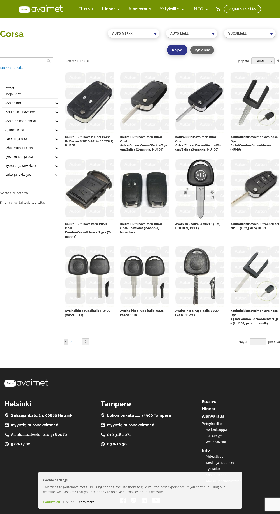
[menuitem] (118, 9)
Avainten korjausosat (20, 121)
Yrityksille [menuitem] (169, 9)
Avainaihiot (13, 103)
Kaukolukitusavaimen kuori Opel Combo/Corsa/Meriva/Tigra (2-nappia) (88, 230)
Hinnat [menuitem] (108, 9)
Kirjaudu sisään (242, 9)
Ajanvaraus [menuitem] (139, 9)
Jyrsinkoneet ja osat (19, 157)
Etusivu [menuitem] (85, 9)
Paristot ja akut (16, 139)
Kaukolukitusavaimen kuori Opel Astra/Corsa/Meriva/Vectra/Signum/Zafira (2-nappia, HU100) (144, 143)
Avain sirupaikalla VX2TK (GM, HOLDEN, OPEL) (197, 226)
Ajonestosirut (15, 130)
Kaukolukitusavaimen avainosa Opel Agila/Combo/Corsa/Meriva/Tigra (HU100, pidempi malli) (254, 317)
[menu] (143, 9)
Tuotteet (8, 88)
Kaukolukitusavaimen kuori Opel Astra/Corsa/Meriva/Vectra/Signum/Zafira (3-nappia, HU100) (199, 143)
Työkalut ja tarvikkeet (20, 165)
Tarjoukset (13, 94)
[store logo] (41, 9)
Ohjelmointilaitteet (19, 148)
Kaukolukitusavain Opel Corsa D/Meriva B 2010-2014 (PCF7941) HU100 (89, 141)
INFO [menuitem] (197, 9)
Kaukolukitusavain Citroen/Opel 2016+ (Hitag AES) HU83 (254, 226)
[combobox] (133, 33)
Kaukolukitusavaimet (20, 112)
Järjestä (243, 61)
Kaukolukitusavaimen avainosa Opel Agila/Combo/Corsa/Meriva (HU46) (254, 143)
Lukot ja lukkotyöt (18, 174)
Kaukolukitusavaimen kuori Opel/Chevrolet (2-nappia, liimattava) (141, 228)
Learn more (85, 502)
